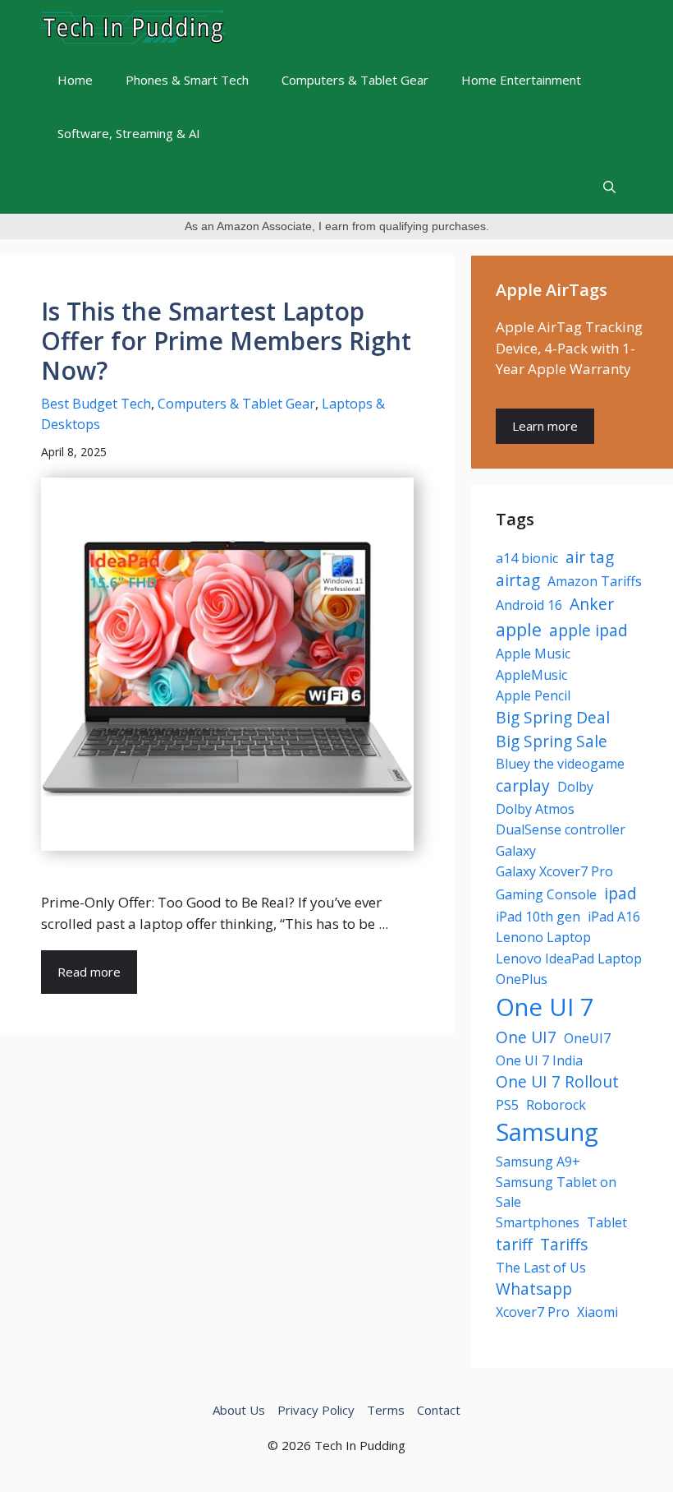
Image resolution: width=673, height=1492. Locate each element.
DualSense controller (560, 829)
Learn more (545, 426)
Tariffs (564, 1244)
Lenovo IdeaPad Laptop (569, 958)
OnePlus (521, 979)
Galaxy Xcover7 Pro (554, 871)
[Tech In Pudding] (133, 26)
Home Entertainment (521, 80)
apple (519, 629)
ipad (620, 893)
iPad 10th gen (538, 917)
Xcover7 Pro (533, 1312)
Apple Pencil (533, 695)
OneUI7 (587, 1038)
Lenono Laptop (543, 937)
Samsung (547, 1132)
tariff (514, 1244)
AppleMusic (531, 675)
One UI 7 (545, 1007)
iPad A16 (614, 917)
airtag (518, 580)
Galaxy (516, 851)
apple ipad (588, 630)
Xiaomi (597, 1312)
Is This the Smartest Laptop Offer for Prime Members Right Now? (226, 340)
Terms (386, 1410)
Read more (89, 971)
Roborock (556, 1105)
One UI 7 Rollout (557, 1081)
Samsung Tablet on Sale (556, 1192)
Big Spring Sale (551, 741)
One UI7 (526, 1037)
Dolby (575, 787)
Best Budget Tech (96, 404)
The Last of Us (541, 1268)
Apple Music (533, 653)
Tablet (607, 1222)
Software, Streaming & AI (128, 133)
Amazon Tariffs (594, 581)
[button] (609, 187)
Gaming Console (546, 894)
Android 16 (529, 605)
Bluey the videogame (560, 764)
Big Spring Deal (553, 717)
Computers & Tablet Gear (355, 80)
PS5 (507, 1105)
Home (75, 80)
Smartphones (537, 1222)
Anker (592, 604)
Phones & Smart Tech (187, 80)
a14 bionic (527, 558)
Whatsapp (534, 1288)
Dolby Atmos (535, 809)
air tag (589, 557)
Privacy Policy (316, 1410)
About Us (239, 1410)
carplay (523, 785)
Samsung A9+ (538, 1161)
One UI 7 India (539, 1060)
